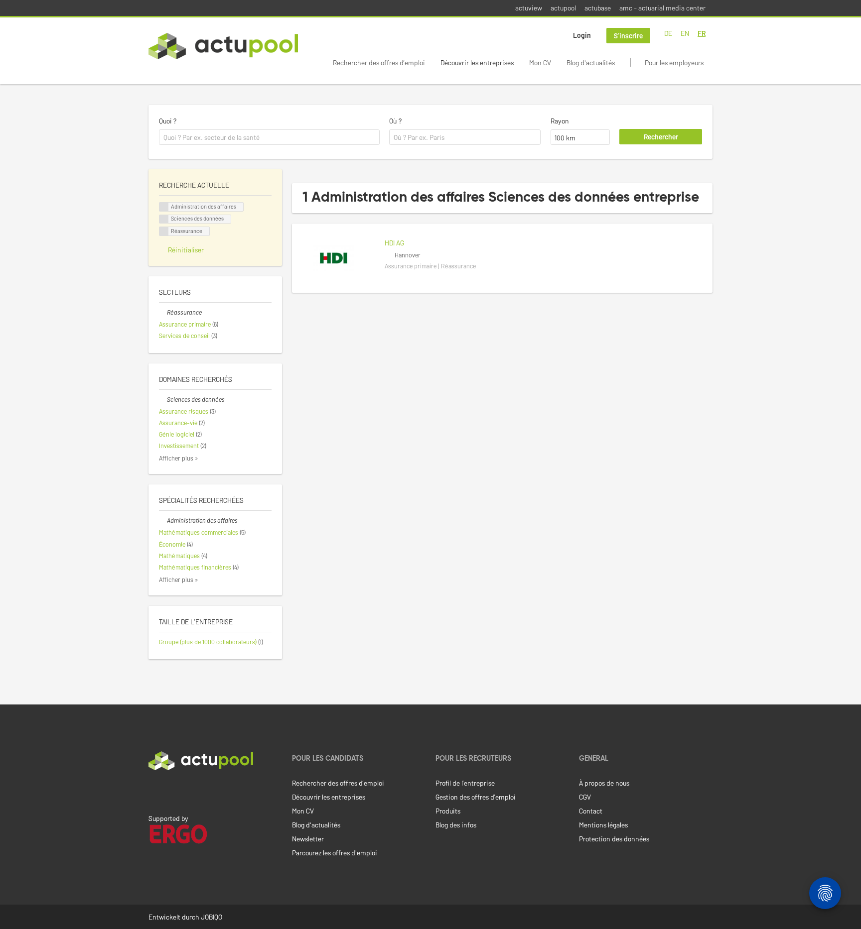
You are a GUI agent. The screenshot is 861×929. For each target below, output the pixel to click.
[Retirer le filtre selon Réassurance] (163, 312)
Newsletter (308, 838)
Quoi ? (167, 120)
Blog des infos (455, 824)
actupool (563, 7)
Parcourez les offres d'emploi (334, 852)
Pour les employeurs (674, 62)
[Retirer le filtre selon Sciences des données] (163, 399)
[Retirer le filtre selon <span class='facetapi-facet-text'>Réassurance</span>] (163, 231)
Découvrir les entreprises (477, 62)
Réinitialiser (186, 249)
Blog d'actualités (591, 62)
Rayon (560, 120)
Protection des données (614, 838)
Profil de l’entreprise (465, 783)
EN (685, 33)
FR (702, 33)
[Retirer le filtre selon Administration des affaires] (163, 520)
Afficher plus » (178, 458)
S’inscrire (628, 35)
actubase (597, 7)
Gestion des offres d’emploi (475, 797)
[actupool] (223, 46)
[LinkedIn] (153, 791)
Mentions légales (603, 824)
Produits (447, 811)
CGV (585, 797)
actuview (528, 7)
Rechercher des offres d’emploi (379, 62)
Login (582, 35)
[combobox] (269, 137)
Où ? (395, 120)
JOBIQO (211, 917)
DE (668, 33)
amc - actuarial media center (662, 7)
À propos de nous (604, 783)
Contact (590, 811)
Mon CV (540, 62)
